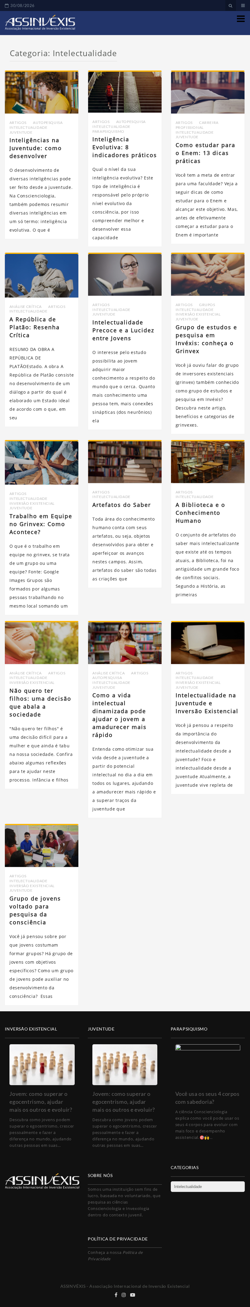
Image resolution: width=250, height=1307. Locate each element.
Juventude (20, 132)
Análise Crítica (25, 306)
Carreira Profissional (197, 125)
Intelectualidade (28, 127)
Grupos (207, 304)
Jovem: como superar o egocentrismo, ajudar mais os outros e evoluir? (40, 1101)
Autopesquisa (47, 122)
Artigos (18, 122)
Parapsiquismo (108, 131)
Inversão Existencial (198, 314)
